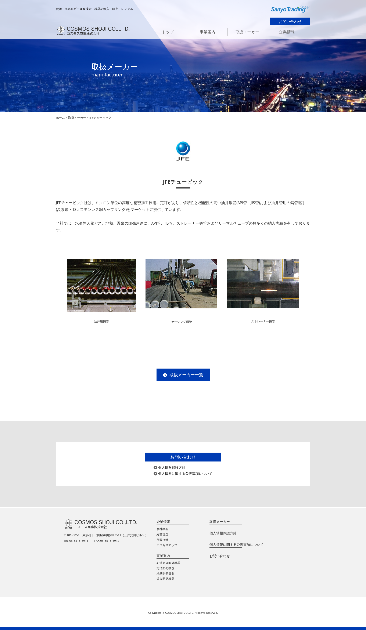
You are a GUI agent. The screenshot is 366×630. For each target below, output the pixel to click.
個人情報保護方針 (171, 467)
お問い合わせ (290, 21)
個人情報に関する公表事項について (185, 473)
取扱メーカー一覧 (186, 374)
